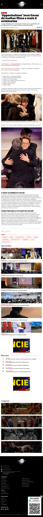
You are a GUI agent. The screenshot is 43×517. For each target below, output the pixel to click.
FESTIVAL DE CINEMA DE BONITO (7, 289)
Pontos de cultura (5, 485)
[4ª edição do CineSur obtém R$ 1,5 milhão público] (21, 282)
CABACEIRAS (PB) (4, 333)
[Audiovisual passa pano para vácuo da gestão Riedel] (21, 297)
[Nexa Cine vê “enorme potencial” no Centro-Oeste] (21, 253)
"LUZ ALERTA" (3, 274)
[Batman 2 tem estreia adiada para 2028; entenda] (21, 312)
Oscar (37, 54)
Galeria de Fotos (4, 493)
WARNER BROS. (4, 319)
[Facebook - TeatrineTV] (7, 509)
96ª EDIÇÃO (4, 12)
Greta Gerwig (5, 239)
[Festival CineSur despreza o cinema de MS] (21, 268)
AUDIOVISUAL (3, 259)
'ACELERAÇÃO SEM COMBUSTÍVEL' (7, 304)
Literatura (3, 478)
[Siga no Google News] (21, 231)
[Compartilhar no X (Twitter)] (39, 28)
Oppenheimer (13, 60)
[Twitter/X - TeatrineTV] (1, 509)
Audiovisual (4, 237)
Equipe (2, 503)
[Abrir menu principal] (1, 4)
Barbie (11, 237)
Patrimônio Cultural (5, 488)
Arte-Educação (25, 486)
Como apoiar (4, 504)
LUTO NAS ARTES (9, 364)
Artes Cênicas (4, 486)
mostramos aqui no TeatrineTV (12, 68)
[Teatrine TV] (21, 4)
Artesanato (3, 481)
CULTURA (29, 237)
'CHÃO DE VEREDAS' (9, 370)
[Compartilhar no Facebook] (37, 28)
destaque (36, 237)
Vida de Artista (25, 483)
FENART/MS (8, 358)
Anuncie (3, 498)
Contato (3, 501)
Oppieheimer (25, 239)
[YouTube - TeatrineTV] (3, 509)
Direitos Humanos (26, 485)
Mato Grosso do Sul (15, 239)
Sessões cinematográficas (28, 481)
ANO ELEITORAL (8, 361)
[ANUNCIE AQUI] (21, 346)
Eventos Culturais (26, 480)
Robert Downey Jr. (6, 242)
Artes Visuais (4, 480)
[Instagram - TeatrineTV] (5, 509)
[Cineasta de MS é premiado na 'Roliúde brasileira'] (21, 327)
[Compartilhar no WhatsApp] (41, 28)
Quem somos (4, 499)
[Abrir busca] (41, 4)
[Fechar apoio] (41, 496)
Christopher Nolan (15, 64)
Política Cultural (25, 478)
